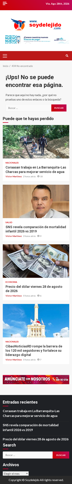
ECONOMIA (11, 282)
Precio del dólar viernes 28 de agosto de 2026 (36, 261)
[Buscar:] (28, 107)
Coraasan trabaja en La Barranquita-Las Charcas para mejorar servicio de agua (36, 141)
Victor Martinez (14, 176)
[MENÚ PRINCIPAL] (6, 55)
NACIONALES (12, 163)
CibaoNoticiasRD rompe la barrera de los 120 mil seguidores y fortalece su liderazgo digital (36, 320)
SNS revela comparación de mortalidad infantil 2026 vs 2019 (36, 201)
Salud (9, 222)
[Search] (67, 55)
